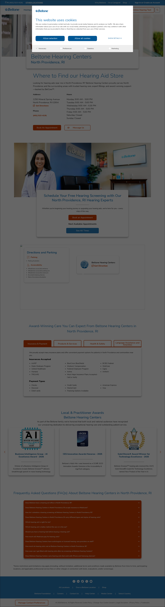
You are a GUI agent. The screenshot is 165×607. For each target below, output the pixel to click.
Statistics (90, 48)
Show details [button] (114, 38)
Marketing (115, 48)
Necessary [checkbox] (42, 48)
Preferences (67, 48)
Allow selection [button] (50, 38)
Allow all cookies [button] (82, 38)
